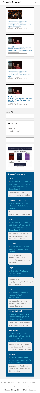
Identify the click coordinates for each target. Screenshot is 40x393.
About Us (21, 382)
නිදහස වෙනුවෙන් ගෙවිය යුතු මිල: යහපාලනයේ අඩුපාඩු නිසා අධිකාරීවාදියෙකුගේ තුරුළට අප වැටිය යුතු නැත (19, 73)
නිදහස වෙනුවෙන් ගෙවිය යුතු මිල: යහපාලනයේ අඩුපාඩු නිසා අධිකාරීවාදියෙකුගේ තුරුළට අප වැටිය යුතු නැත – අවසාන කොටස (19, 23)
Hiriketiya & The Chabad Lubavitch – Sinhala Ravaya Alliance (18, 205)
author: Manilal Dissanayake (17, 28)
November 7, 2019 (13, 27)
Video (4, 382)
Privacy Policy (31, 382)
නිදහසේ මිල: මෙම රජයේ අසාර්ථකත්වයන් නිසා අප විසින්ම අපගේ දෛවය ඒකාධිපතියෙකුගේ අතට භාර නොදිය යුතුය (20, 48)
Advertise (33, 386)
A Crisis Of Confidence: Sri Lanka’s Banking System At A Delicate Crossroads (19, 316)
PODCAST (12, 382)
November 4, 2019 (13, 77)
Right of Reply (7, 386)
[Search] (11, 112)
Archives (11, 128)
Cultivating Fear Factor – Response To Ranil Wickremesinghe (18, 273)
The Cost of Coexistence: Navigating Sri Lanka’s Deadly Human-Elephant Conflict (19, 360)
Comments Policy (20, 386)
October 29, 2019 (13, 103)
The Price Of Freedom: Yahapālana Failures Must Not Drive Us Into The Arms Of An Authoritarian (20, 99)
